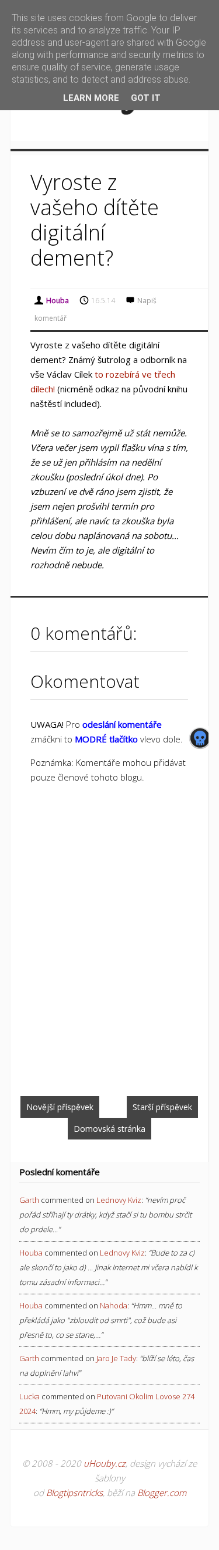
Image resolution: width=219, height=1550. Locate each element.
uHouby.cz (105, 1463)
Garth (29, 1200)
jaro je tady (116, 1358)
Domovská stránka (109, 1128)
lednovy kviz (118, 1200)
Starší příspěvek (162, 1107)
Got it (146, 98)
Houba (31, 1252)
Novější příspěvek (59, 1107)
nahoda (113, 1305)
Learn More (91, 98)
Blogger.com (161, 1492)
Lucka (29, 1396)
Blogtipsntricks (74, 1492)
